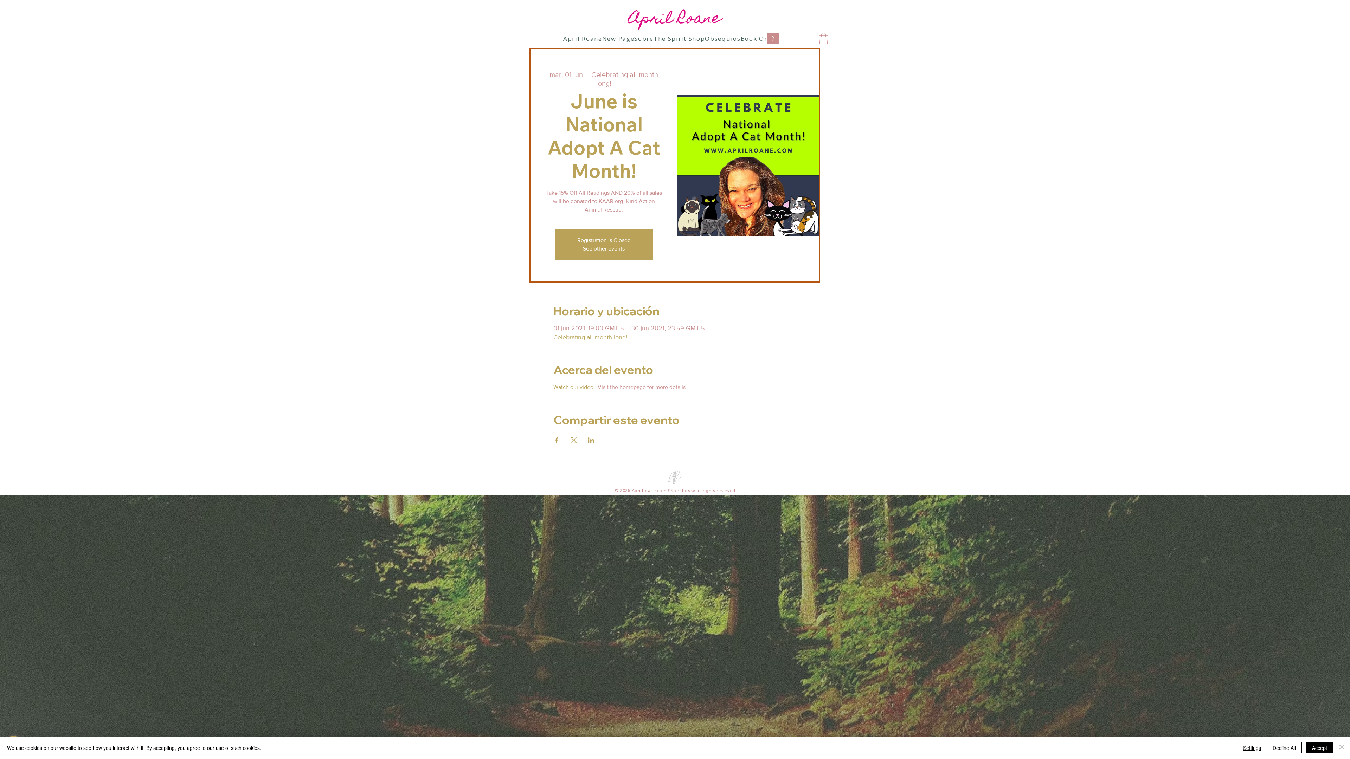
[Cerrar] (1341, 747)
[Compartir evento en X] (574, 440)
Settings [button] (1252, 747)
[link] (823, 38)
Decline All (1284, 747)
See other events (604, 249)
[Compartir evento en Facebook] (556, 440)
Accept (1319, 747)
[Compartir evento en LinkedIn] (591, 440)
